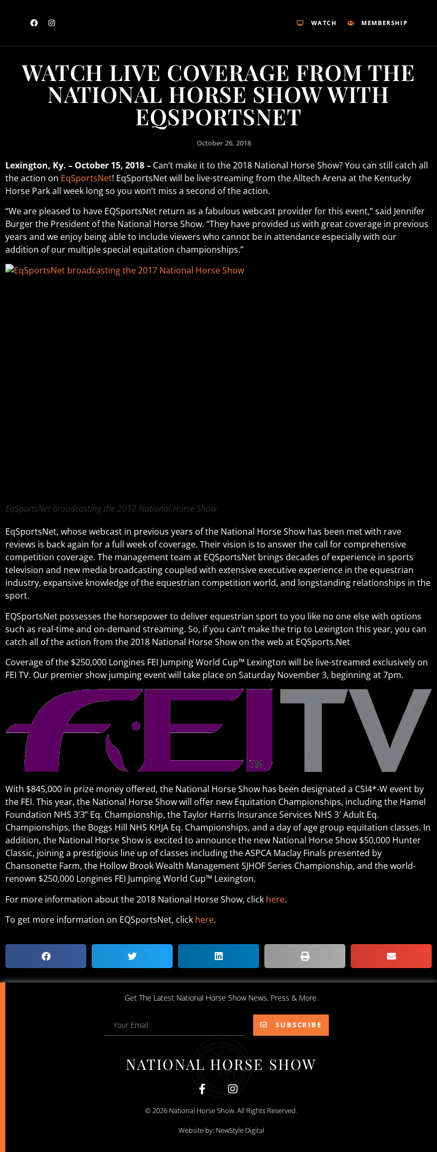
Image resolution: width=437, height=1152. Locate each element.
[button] (45, 956)
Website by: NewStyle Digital (221, 1130)
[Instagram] (51, 22)
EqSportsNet (86, 178)
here (275, 899)
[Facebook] (34, 22)
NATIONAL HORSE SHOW (221, 1064)
